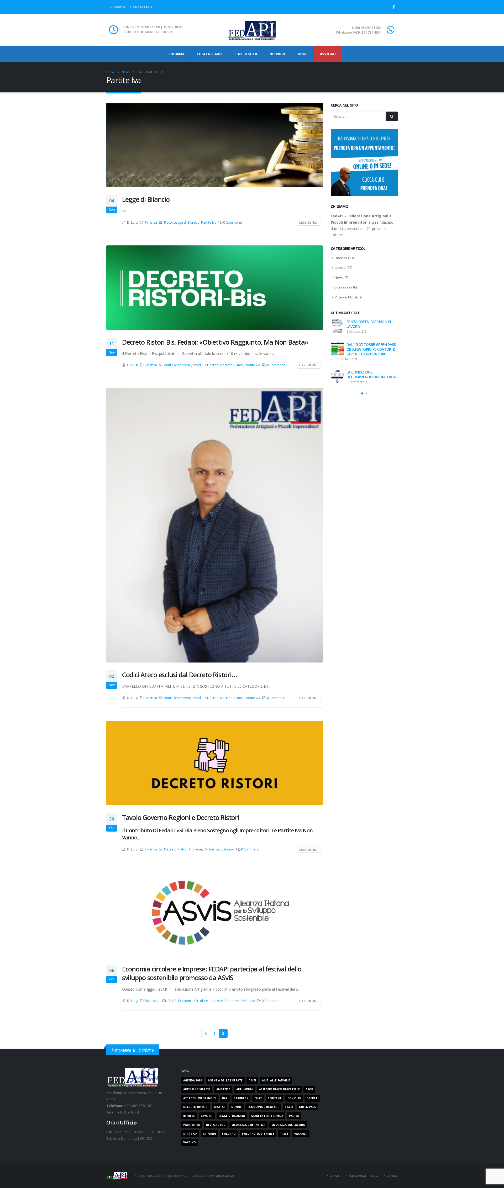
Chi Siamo (176, 54)
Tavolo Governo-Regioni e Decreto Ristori (180, 817)
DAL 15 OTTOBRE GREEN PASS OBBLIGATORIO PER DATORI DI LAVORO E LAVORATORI (371, 349)
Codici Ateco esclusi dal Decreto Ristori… (179, 674)
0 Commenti (232, 222)
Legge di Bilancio (146, 199)
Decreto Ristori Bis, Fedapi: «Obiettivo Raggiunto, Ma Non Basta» (215, 342)
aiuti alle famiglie (276, 1080)
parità (294, 1116)
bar (225, 1098)
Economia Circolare (193, 1000)
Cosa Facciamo (209, 54)
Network (277, 54)
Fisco (168, 222)
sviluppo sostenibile (258, 1134)
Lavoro (340, 267)
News (302, 54)
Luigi (134, 222)
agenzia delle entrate (225, 1080)
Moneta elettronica (267, 1116)
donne (236, 1107)
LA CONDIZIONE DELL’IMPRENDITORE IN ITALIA (371, 374)
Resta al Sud (215, 1125)
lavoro (207, 1116)
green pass (307, 1107)
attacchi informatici (199, 1098)
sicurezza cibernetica (248, 1125)
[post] (337, 326)
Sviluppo (227, 849)
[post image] (214, 145)
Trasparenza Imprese (363, 1176)
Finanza (151, 222)
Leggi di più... (308, 222)
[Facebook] (393, 6)
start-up (190, 1134)
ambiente (223, 1089)
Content (274, 1098)
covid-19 (199, 365)
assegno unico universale (279, 1089)
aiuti (252, 1080)
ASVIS (172, 1000)
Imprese (195, 849)
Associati (328, 54)
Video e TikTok (346, 297)
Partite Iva (208, 222)
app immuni (244, 1089)
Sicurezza (152, 1000)
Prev (206, 1033)
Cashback (241, 1098)
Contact (334, 1176)
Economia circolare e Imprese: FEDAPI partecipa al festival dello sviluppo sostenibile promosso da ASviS (211, 973)
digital (219, 1107)
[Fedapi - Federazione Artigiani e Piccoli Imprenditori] (252, 30)
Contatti (392, 1176)
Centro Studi (245, 54)
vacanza (300, 1134)
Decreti (212, 365)
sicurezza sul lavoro (288, 1125)
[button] (362, 393)
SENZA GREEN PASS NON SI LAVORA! (368, 324)
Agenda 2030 (192, 1080)
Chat (258, 1098)
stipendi (209, 1134)
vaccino (189, 1142)
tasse (284, 1134)
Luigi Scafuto (225, 1175)
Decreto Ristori (231, 365)
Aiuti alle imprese (177, 365)
